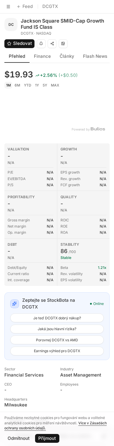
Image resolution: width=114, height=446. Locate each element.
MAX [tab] (55, 85)
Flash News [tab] (95, 56)
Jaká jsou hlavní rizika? (57, 329)
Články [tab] (67, 56)
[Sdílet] (52, 43)
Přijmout (47, 438)
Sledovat (22, 43)
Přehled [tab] (17, 56)
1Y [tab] (37, 85)
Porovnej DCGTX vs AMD (57, 340)
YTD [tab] (27, 85)
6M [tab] (17, 85)
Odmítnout (19, 438)
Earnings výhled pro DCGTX (57, 351)
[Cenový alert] (41, 43)
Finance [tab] (42, 56)
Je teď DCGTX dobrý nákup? (57, 318)
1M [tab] (8, 85)
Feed (28, 6)
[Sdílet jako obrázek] (63, 43)
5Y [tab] (45, 85)
